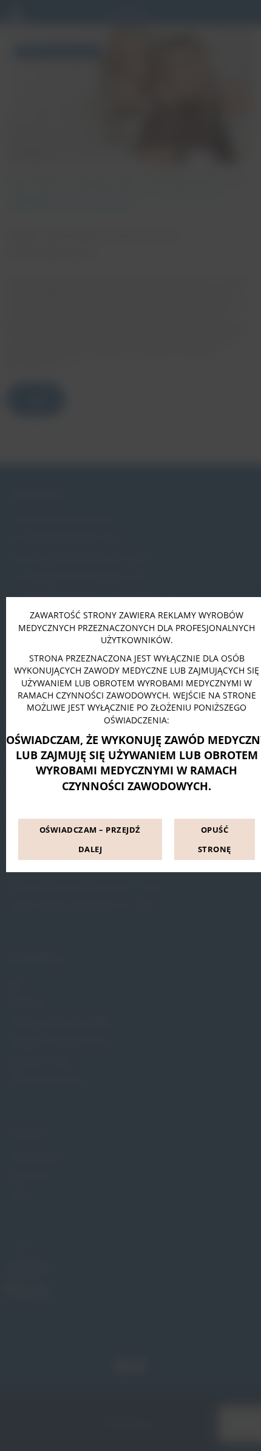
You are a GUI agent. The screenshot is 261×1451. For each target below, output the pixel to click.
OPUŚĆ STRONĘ (214, 839)
